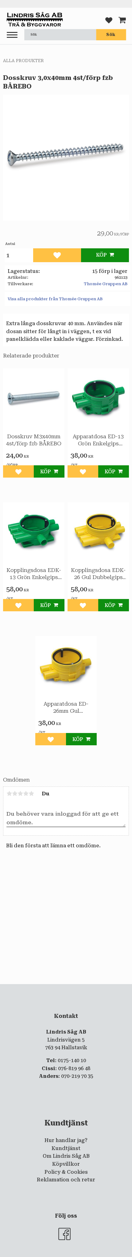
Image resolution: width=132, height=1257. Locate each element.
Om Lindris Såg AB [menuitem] (66, 1156)
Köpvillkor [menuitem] (66, 1164)
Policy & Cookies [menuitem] (66, 1172)
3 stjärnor (20, 793)
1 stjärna (9, 793)
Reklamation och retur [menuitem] (66, 1180)
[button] (12, 35)
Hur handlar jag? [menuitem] (66, 1140)
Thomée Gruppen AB (105, 284)
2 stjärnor (14, 793)
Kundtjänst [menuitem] (66, 1148)
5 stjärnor (31, 793)
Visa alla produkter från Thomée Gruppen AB (55, 299)
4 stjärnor (26, 793)
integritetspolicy (65, 989)
